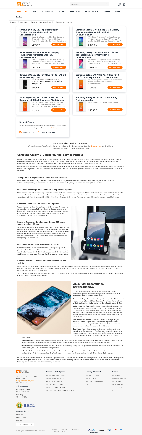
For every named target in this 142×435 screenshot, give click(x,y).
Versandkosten (91, 378)
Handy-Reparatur (118, 381)
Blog (113, 390)
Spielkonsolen (74, 11)
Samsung (34, 22)
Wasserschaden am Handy (55, 375)
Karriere (19, 421)
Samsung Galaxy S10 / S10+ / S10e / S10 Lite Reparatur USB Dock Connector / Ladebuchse (41, 98)
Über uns (19, 415)
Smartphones (21, 11)
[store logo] (24, 4)
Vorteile (107, 11)
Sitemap (54, 429)
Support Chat (117, 387)
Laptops (61, 11)
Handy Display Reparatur (55, 384)
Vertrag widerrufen (26, 424)
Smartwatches (48, 11)
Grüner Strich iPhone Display (56, 387)
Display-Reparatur (118, 384)
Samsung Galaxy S (46, 22)
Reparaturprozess (92, 375)
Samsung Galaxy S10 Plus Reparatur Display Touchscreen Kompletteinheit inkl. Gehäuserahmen (97, 32)
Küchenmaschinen (92, 11)
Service (117, 11)
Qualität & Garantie (119, 378)
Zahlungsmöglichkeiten (94, 381)
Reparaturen (24, 22)
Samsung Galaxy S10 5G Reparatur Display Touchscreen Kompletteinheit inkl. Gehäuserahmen (97, 55)
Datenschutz (75, 429)
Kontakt (19, 17)
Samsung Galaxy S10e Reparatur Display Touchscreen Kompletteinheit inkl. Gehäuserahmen (39, 55)
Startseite (13, 22)
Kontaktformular (96, 146)
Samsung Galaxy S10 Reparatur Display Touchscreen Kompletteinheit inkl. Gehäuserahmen (38, 32)
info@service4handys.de (25, 381)
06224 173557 (21, 383)
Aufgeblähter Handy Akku (55, 381)
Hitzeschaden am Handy (55, 378)
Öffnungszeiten (56, 128)
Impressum (64, 429)
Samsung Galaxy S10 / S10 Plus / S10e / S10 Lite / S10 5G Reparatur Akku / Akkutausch (97, 76)
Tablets (34, 11)
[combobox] (89, 4)
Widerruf (56, 431)
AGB (63, 431)
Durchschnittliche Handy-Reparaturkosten (61, 390)
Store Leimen (21, 418)
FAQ (87, 384)
